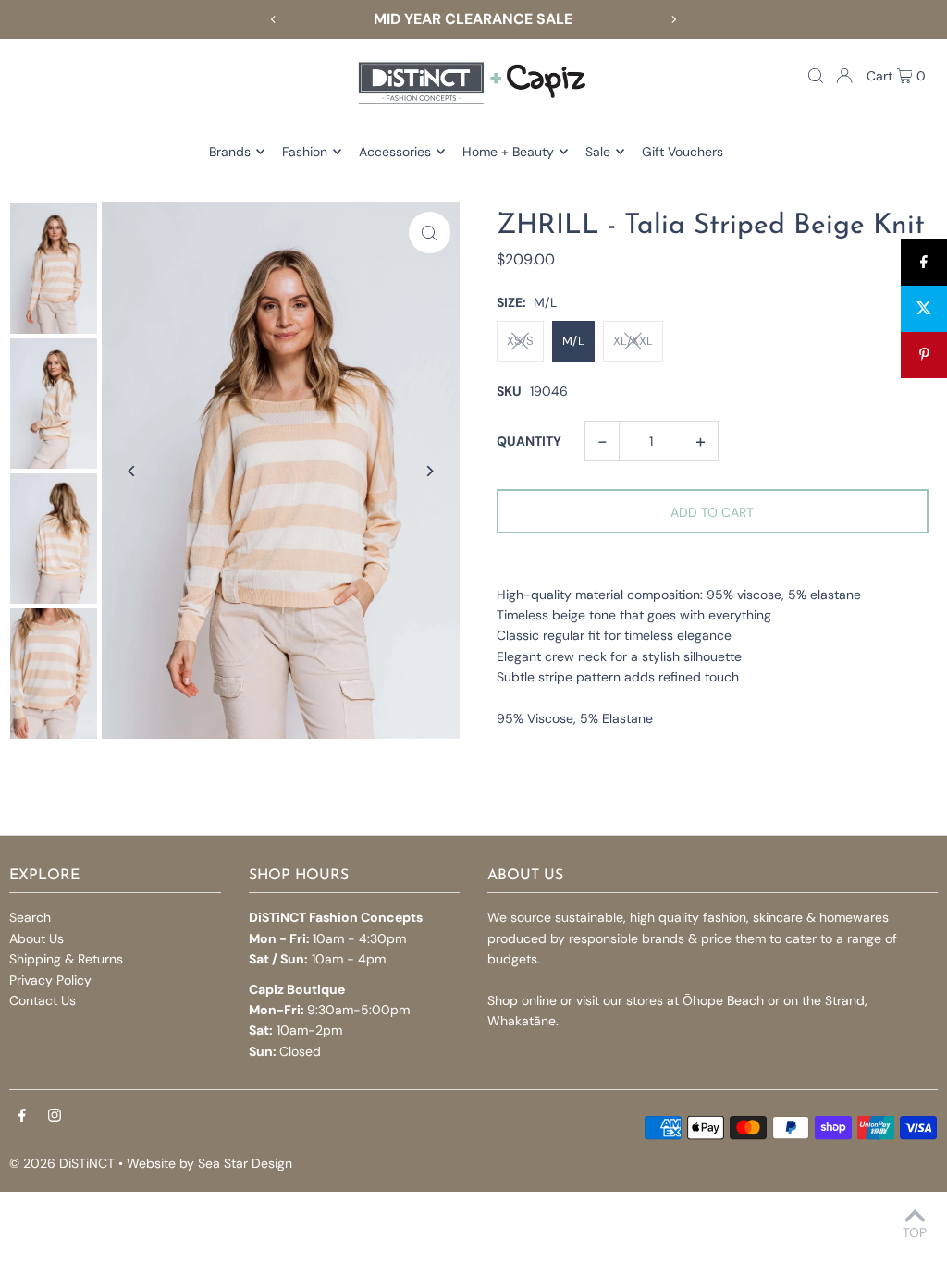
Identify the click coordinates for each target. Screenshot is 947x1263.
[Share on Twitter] (924, 309)
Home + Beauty (508, 151)
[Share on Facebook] (924, 262)
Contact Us (42, 1000)
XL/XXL (633, 341)
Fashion (304, 151)
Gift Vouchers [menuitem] (682, 151)
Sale (597, 151)
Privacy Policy (50, 980)
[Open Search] (815, 75)
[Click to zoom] (429, 232)
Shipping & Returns (66, 958)
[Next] (673, 19)
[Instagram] (54, 1116)
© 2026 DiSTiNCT (62, 1163)
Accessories (395, 151)
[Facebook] (22, 1116)
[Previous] (273, 19)
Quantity (529, 441)
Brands (230, 151)
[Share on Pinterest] (924, 355)
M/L (573, 341)
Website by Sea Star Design (209, 1163)
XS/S (520, 341)
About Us (36, 938)
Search (30, 917)
